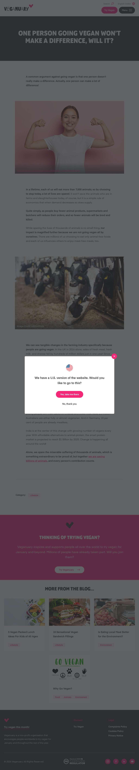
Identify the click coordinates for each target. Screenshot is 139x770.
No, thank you (69, 403)
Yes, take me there (69, 394)
